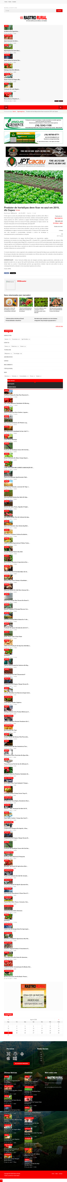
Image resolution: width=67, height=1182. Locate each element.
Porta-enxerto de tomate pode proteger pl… (33, 1102)
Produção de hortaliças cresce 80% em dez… (17, 450)
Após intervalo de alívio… (11, 41)
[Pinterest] (41, 1060)
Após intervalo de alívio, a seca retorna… (13, 1091)
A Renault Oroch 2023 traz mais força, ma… (33, 1133)
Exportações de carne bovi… (12, 50)
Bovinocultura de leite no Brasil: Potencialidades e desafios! (15, 319)
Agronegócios (21, 111)
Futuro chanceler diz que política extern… (32, 1123)
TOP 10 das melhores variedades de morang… (17, 403)
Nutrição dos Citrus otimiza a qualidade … (16, 580)
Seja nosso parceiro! (21, 1063)
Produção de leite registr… (12, 89)
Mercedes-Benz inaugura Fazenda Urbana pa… (31, 1144)
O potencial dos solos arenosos (13, 910)
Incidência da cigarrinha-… (11, 31)
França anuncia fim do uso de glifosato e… (16, 764)
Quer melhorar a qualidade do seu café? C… (16, 431)
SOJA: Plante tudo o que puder (13, 636)
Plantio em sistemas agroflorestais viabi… (16, 477)
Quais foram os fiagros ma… (12, 79)
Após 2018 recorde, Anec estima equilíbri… (16, 526)
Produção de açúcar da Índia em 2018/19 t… (16, 628)
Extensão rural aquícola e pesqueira (14, 856)
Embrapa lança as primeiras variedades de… (16, 774)
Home (5, 1)
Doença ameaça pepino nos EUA (13, 552)
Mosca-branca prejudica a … (12, 99)
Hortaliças (7, 655)
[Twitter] (41, 1054)
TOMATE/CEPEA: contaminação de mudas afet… (18, 967)
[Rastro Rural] (33, 19)
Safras (7, 426)
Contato (14, 1)
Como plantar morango (10, 439)
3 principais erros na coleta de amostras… (16, 957)
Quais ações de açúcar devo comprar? (12, 1110)
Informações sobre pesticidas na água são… (16, 755)
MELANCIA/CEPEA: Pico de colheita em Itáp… (17, 517)
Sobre (9, 1)
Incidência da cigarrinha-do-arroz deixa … (12, 1081)
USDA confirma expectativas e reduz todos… (17, 543)
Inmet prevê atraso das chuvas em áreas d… (16, 600)
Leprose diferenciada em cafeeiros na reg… (16, 665)
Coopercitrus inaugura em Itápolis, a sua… (16, 828)
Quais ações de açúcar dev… (12, 60)
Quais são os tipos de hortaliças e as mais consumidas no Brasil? (10, 310)
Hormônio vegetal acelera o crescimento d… (16, 948)
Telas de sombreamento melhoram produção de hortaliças (25, 310)
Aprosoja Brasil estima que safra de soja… (16, 497)
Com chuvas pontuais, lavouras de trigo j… (16, 487)
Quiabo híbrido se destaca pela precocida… (16, 737)
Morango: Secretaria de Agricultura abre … (16, 866)
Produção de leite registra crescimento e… (11, 1139)
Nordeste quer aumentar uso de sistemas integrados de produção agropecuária (45, 319)
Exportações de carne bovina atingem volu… (12, 1100)
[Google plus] (41, 1056)
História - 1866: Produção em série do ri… (16, 808)
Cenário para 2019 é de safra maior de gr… (16, 572)
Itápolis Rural (9, 822)
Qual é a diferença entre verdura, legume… (16, 412)
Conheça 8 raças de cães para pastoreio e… (16, 395)
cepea (61, 223)
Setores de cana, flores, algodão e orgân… (16, 507)
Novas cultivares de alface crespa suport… (16, 458)
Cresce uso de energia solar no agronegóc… (17, 929)
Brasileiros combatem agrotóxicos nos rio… (16, 938)
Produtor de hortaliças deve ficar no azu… (32, 1092)
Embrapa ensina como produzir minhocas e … (17, 712)
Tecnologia (8, 797)
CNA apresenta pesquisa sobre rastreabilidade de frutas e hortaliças (55, 310)
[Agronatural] (33, 137)
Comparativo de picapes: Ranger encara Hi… (16, 684)
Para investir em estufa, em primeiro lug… (16, 422)
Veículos (7, 678)
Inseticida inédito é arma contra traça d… (16, 793)
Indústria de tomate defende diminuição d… (33, 1113)
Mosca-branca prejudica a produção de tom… (11, 1149)
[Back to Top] (1, 1180)
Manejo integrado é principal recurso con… (16, 609)
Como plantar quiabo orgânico (12, 702)
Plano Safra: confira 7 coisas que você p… (16, 818)
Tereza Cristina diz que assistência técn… (16, 746)
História (7, 805)
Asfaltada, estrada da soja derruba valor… (32, 1164)
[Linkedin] (41, 1058)
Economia (7, 54)
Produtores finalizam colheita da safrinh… (16, 534)
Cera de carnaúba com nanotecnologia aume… (17, 693)
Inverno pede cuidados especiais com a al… (31, 1082)
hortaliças (56, 223)
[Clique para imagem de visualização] (33, 187)
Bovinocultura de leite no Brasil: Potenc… (16, 976)
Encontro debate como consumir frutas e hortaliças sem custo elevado (40, 310)
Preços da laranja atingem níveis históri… (11, 1159)
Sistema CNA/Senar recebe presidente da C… (17, 721)
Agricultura (8, 697)
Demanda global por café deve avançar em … (17, 590)
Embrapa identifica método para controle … (13, 1120)
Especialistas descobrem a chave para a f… (16, 893)
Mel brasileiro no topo (10, 730)
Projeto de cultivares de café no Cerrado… (16, 876)
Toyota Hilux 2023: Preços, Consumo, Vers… (16, 902)
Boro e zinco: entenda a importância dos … (16, 562)
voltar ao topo (59, 326)
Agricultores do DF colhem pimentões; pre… (32, 1154)
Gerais (6, 26)
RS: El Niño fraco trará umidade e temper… (16, 783)
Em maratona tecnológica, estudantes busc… (17, 801)
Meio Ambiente (8, 35)
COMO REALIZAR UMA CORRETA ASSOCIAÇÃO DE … (19, 467)
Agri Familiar (8, 93)
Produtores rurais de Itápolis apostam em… (16, 884)
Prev (57, 101)
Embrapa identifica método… (12, 70)
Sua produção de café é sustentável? (14, 674)
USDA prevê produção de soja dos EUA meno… (17, 645)
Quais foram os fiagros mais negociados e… (12, 1130)
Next (62, 101)
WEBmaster (14, 213)
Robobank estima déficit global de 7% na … (16, 619)
